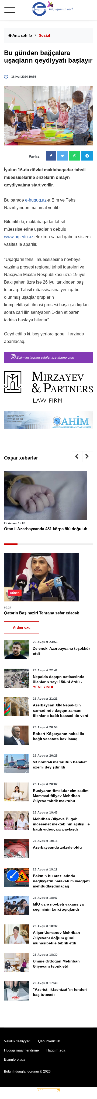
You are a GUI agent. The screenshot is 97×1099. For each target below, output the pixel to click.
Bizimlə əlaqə (14, 1059)
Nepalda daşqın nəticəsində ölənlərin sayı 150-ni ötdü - (58, 682)
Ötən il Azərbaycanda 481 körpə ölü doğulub (45, 528)
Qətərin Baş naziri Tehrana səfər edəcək (41, 613)
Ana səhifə (22, 35)
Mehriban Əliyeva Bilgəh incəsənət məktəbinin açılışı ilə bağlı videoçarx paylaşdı (61, 824)
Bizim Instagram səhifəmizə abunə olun (45, 357)
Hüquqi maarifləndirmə (21, 1050)
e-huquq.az (36, 200)
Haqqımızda (55, 1050)
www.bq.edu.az (18, 236)
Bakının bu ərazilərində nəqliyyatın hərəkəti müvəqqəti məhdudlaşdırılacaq (61, 881)
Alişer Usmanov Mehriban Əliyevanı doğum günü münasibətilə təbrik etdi (56, 937)
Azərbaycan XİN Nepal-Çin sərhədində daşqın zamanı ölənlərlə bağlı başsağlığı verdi (61, 710)
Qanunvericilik (49, 1041)
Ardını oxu (21, 627)
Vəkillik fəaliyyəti (17, 1041)
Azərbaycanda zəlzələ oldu (57, 847)
